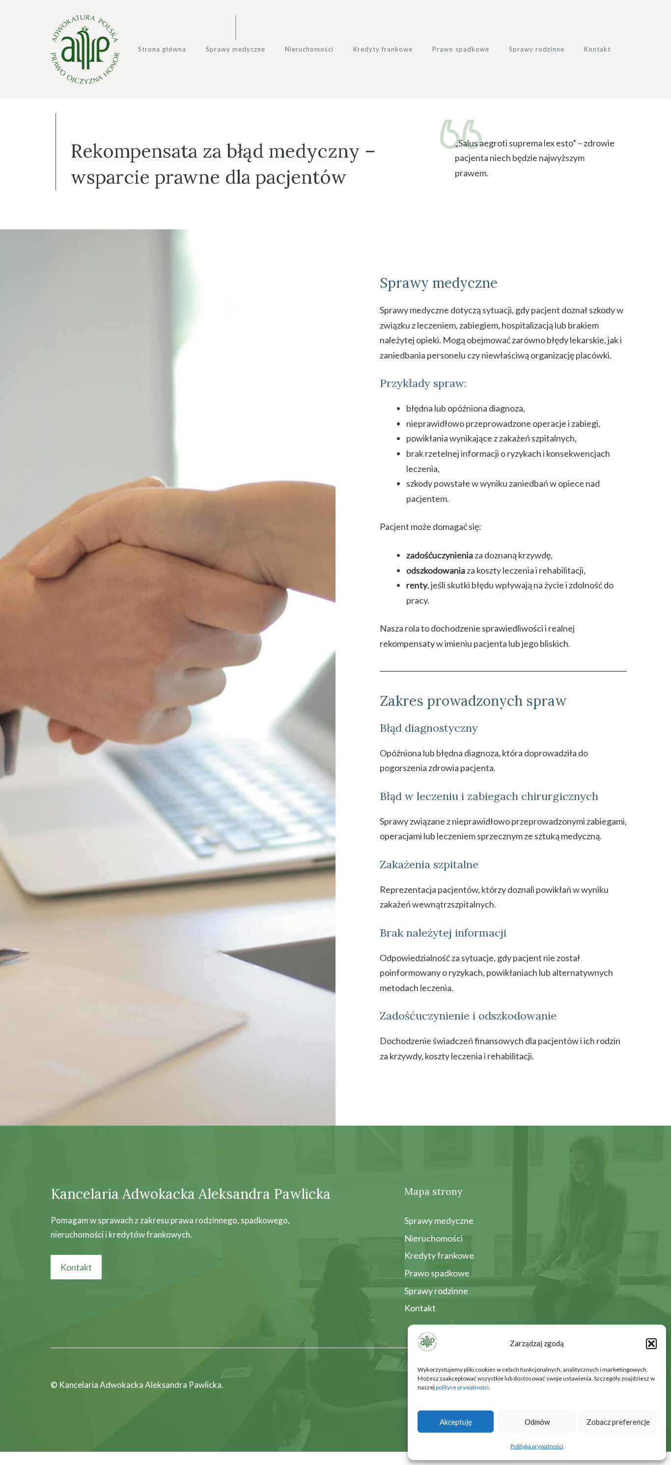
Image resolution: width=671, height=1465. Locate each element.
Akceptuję (456, 1421)
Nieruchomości (309, 49)
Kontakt (597, 49)
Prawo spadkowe (460, 49)
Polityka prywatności (536, 1446)
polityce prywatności (462, 1387)
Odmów (537, 1421)
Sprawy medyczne (235, 49)
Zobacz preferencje (618, 1421)
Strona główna (162, 49)
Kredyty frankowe (383, 49)
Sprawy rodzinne (536, 49)
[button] (651, 1344)
